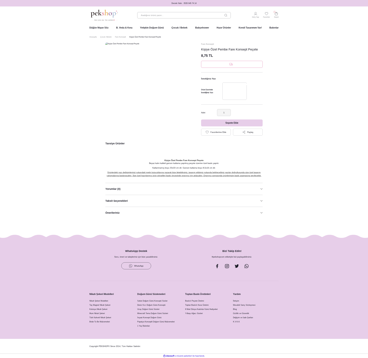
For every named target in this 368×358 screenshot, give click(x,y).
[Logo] (104, 15)
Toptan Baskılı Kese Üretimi (197, 305)
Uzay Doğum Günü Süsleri (148, 309)
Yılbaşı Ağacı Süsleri (194, 313)
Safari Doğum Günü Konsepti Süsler (152, 301)
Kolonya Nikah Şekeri (98, 309)
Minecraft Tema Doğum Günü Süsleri (152, 313)
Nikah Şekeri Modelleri (98, 301)
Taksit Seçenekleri (116, 200)
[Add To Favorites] (216, 132)
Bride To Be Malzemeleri (99, 322)
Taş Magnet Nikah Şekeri (99, 305)
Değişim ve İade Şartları (243, 317)
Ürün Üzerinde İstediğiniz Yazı (207, 91)
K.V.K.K (236, 322)
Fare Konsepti (207, 44)
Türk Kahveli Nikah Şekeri (100, 317)
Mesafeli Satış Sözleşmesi (244, 305)
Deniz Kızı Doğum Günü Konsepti (151, 305)
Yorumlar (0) (112, 188)
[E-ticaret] (183, 356)
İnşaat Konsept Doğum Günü (149, 317)
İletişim (236, 301)
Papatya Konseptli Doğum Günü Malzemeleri (156, 322)
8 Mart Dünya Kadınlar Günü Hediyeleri (201, 309)
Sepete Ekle (231, 123)
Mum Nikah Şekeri (97, 313)
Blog (235, 309)
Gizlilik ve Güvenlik (241, 313)
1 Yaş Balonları (143, 326)
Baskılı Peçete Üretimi (194, 301)
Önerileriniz (112, 212)
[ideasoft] (169, 356)
